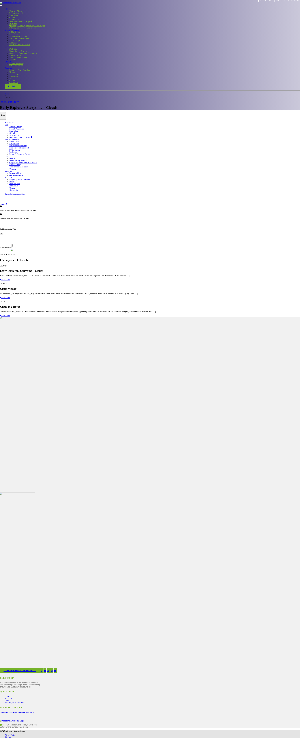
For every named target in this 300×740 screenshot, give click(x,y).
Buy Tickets (12, 86)
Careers (12, 81)
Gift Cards (279, 1)
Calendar (12, 17)
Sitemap (8, 737)
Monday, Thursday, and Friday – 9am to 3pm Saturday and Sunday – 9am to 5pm (27, 26)
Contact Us (13, 83)
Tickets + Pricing (15, 11)
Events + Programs (12, 30)
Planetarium (13, 15)
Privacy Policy (10, 735)
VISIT (7, 9)
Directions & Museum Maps (12, 721)
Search (4, 102)
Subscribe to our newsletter (15, 194)
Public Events (14, 32)
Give (6, 47)
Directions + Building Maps (19, 21)
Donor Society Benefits (18, 51)
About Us (8, 68)
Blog (11, 78)
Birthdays (13, 43)
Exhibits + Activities (16, 13)
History (12, 72)
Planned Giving (15, 55)
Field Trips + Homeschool (19, 38)
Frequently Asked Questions (19, 70)
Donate (12, 158)
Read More (5, 280)
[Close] (12, 245)
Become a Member (16, 64)
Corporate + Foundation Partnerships (23, 53)
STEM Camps (14, 40)
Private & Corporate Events (19, 45)
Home (7, 94)
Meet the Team (14, 74)
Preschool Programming (18, 36)
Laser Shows (14, 34)
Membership (9, 62)
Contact (7, 696)
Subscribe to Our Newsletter (292, 1)
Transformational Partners (18, 57)
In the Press (13, 76)
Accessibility (14, 19)
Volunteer (13, 59)
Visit (6, 125)
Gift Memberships (16, 66)
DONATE (13, 49)
